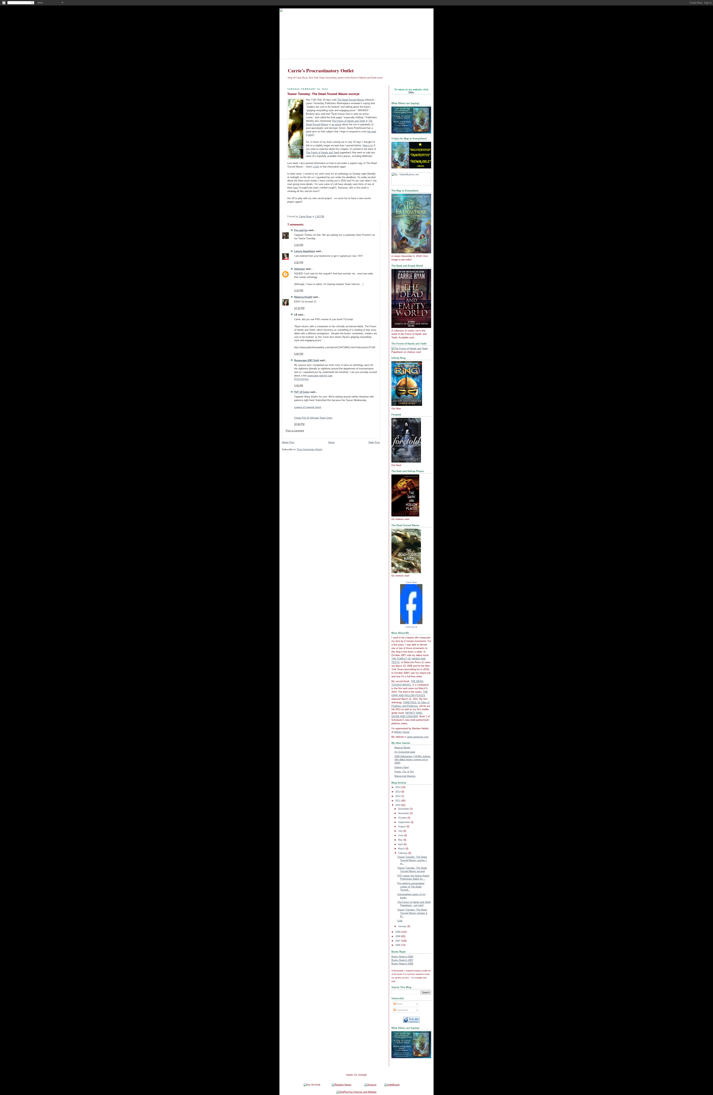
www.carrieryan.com (418, 737)
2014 (398, 787)
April (401, 844)
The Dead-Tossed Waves (350, 100)
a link (316, 166)
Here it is (367, 145)
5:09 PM (298, 354)
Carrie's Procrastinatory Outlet (321, 70)
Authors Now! (401, 767)
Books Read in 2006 (402, 956)
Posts (399, 1004)
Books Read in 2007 (402, 960)
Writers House (401, 732)
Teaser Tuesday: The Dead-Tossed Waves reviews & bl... (412, 913)
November (404, 813)
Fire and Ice (301, 230)
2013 (398, 791)
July (400, 831)
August (402, 826)
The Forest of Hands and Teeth (348, 121)
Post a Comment (295, 430)
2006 (398, 945)
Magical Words (402, 747)
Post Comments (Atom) (309, 449)
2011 (398, 800)
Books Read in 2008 (402, 963)
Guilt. (400, 921)
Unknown (299, 269)
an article (336, 124)
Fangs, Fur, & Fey (404, 771)
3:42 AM (298, 385)
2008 (398, 936)
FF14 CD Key (301, 379)
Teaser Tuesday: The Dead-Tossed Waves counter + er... (412, 860)
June (401, 835)
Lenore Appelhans (304, 251)
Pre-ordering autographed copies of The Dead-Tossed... (410, 886)
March (402, 848)
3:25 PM (298, 262)
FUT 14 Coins (302, 392)
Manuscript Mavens (405, 776)
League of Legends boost (307, 407)
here (295, 187)
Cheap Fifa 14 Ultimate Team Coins (313, 418)
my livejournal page (404, 752)
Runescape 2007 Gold (306, 360)
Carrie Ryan (411, 582)
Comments (402, 1010)
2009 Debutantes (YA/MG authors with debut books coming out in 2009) (412, 759)
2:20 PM (298, 245)
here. (411, 92)
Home (331, 442)
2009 (398, 932)
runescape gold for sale (319, 375)
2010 (398, 805)
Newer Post (288, 442)
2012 (398, 796)
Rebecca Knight (303, 297)
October (402, 818)
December (404, 809)
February (403, 853)
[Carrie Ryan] (411, 623)
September (404, 822)
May (400, 840)
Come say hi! (411, 627)
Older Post (374, 442)
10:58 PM (299, 424)
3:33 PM (298, 290)
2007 (398, 941)
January (402, 926)
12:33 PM (299, 308)
